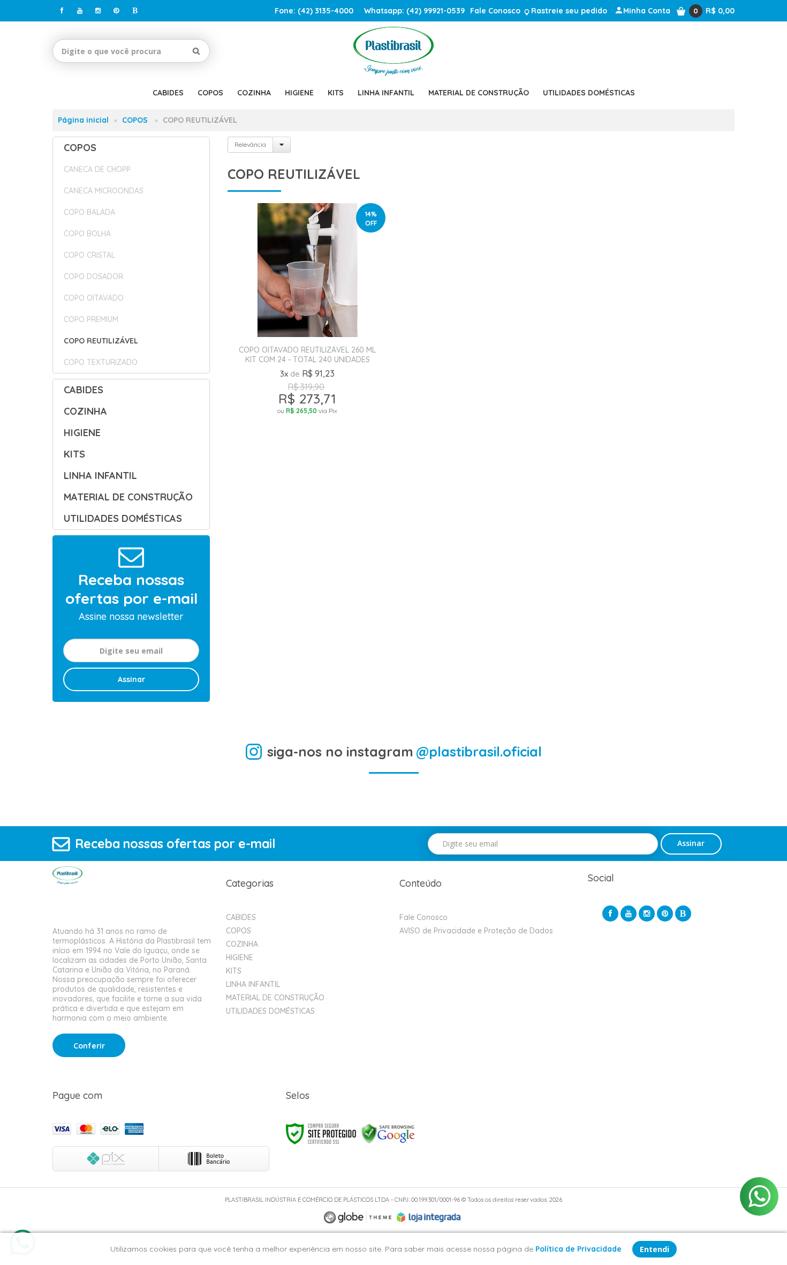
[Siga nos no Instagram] (98, 10)
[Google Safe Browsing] (388, 1133)
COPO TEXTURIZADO (101, 362)
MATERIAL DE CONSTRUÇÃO (275, 997)
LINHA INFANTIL (253, 984)
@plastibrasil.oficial (479, 751)
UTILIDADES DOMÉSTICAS (270, 1011)
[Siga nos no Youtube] (80, 10)
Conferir (89, 1046)
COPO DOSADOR (93, 276)
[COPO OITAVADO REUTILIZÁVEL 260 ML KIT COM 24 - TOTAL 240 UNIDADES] (308, 352)
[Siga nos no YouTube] (628, 913)
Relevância (250, 144)
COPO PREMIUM (91, 319)
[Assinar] (131, 679)
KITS (233, 971)
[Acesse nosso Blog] (134, 10)
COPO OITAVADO (94, 298)
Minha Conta (646, 11)
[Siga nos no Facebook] (62, 10)
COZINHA (242, 944)
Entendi (654, 1249)
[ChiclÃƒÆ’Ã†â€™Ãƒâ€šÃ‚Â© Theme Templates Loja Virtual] (357, 1217)
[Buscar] (196, 51)
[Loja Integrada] (429, 1217)
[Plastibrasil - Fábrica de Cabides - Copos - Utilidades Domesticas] (394, 51)
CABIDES (241, 917)
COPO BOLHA (87, 233)
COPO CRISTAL (89, 255)
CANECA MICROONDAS (103, 191)
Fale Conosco (495, 11)
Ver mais (307, 460)
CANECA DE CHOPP (97, 169)
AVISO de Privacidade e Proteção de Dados (476, 930)
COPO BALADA (89, 212)
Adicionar (348, 486)
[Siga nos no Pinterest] (116, 10)
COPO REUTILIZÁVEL (101, 341)
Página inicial (83, 120)
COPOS (135, 120)
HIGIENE (239, 957)
